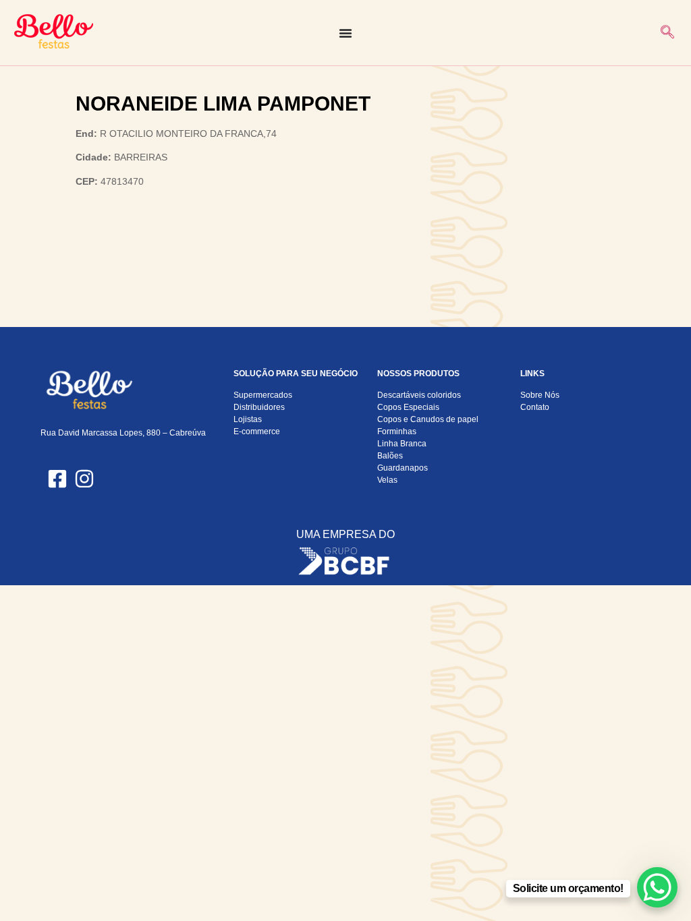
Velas (387, 480)
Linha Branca (401, 443)
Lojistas (247, 419)
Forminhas (396, 431)
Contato (534, 407)
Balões (390, 455)
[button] (667, 33)
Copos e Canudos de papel (427, 419)
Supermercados (262, 395)
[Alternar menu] (345, 33)
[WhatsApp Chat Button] (657, 887)
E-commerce (256, 431)
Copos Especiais (408, 407)
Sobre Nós (539, 395)
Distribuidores (259, 407)
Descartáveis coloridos (419, 395)
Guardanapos (402, 468)
